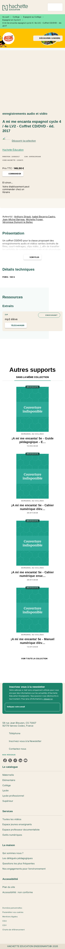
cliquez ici (48, 699)
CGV (4, 925)
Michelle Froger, (34, 219)
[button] (48, 38)
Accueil (5, 17)
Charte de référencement (13, 929)
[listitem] (5, 760)
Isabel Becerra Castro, (44, 216)
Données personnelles (12, 908)
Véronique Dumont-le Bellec (17, 222)
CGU (4, 921)
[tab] (32, 377)
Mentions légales (10, 916)
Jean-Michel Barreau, (13, 219)
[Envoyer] (56, 707)
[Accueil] (15, 7)
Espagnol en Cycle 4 (11, 20)
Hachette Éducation (13, 150)
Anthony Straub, (22, 216)
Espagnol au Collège (32, 17)
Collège (16, 17)
